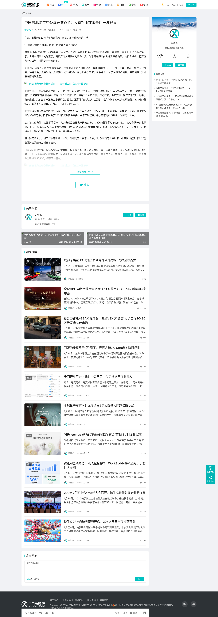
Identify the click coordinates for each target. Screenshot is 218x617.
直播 (122, 4)
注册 (181, 4)
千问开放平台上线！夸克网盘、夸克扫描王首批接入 (98, 377)
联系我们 (104, 600)
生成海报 (31, 613)
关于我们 (54, 600)
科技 (63, 4)
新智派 (27, 29)
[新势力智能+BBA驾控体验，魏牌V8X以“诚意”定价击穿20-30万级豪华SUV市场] (42, 327)
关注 (129, 215)
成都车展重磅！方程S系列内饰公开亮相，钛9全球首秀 (100, 260)
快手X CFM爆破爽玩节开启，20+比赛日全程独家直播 (99, 522)
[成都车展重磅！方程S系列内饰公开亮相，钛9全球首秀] (42, 269)
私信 (142, 215)
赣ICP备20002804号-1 (101, 605)
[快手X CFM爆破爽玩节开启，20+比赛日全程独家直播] (42, 531)
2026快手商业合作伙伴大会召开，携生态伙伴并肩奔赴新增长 (104, 493)
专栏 (133, 4)
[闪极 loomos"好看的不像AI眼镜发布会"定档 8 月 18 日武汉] (42, 443)
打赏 (133, 612)
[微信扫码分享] (40, 613)
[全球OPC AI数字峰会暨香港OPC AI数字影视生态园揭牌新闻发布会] (42, 298)
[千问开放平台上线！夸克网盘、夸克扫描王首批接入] (42, 386)
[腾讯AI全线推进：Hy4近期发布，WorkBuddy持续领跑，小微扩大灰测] (42, 472)
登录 (174, 4)
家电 (87, 4)
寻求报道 (79, 600)
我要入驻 (66, 600)
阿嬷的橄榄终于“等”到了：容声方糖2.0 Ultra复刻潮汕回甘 (102, 348)
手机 (75, 4)
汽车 (110, 4)
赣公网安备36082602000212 (129, 605)
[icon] (185, 604)
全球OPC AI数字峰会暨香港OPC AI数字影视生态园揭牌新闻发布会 (105, 291)
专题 (145, 4)
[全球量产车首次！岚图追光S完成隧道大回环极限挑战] (42, 414)
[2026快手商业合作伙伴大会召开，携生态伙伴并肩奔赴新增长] (42, 502)
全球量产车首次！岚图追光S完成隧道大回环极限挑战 (99, 405)
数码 (98, 4)
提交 (139, 579)
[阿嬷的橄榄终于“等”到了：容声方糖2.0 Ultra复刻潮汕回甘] (42, 357)
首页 (51, 4)
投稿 (192, 5)
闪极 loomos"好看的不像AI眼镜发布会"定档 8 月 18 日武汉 (103, 434)
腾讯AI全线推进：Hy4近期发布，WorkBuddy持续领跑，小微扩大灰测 (104, 466)
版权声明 (91, 600)
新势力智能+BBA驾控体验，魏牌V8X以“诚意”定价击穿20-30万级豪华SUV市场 (104, 321)
